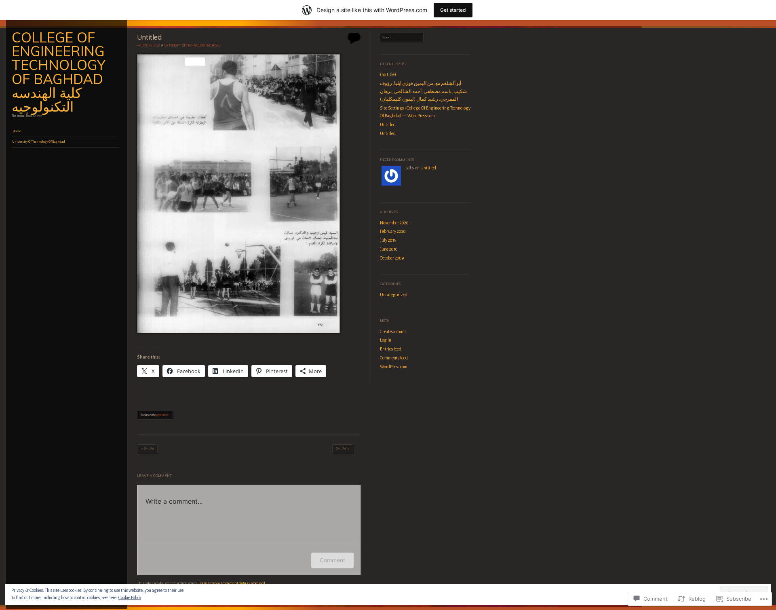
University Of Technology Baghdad (192, 45)
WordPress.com (393, 366)
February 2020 (393, 231)
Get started (453, 10)
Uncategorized (393, 294)
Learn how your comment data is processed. (232, 583)
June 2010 (389, 249)
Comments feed (394, 357)
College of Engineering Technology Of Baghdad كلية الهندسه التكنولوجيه (58, 72)
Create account (393, 331)
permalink (162, 415)
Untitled (147, 448)
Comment (332, 560)
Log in (385, 340)
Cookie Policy (129, 597)
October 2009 (392, 257)
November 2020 (394, 222)
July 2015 (388, 240)
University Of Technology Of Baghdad (39, 142)
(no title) (388, 74)
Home (17, 131)
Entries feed (390, 348)
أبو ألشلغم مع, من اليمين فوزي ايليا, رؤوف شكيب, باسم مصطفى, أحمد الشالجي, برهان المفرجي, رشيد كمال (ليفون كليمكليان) (423, 91)
